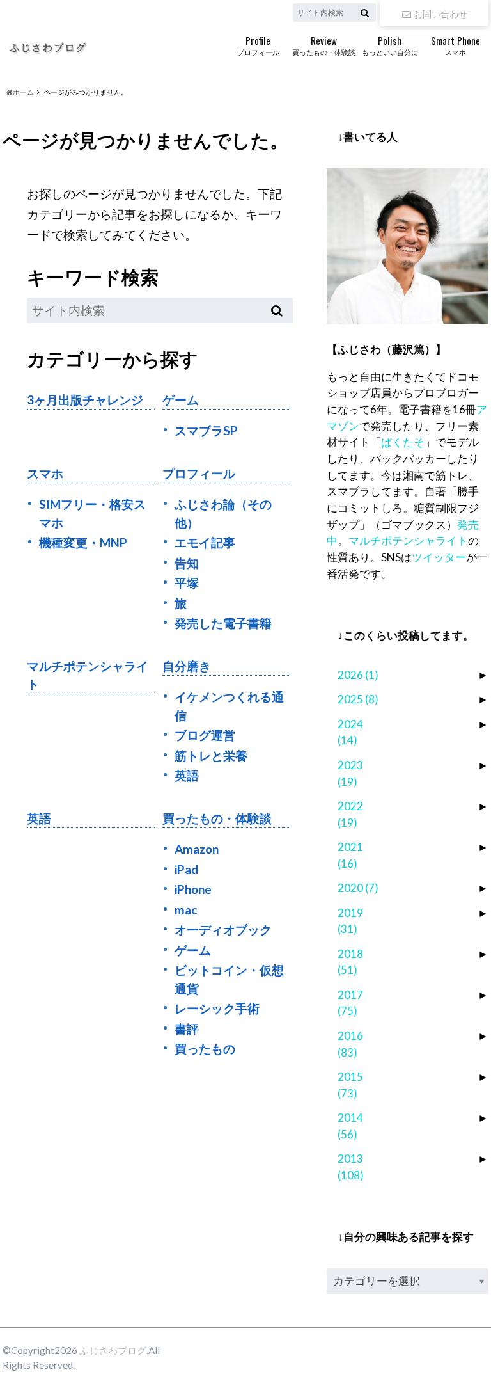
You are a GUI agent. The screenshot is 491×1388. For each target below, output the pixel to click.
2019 (350, 921)
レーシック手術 (217, 1008)
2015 (350, 1085)
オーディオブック (223, 929)
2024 (350, 732)
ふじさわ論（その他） (223, 513)
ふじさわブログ (112, 1350)
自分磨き (186, 665)
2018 (350, 962)
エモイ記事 (205, 542)
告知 (187, 562)
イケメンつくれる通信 (229, 705)
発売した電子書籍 (223, 623)
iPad (186, 869)
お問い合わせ (440, 13)
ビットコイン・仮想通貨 (229, 979)
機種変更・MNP (83, 542)
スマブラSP (206, 430)
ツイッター (439, 557)
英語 (187, 775)
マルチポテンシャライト (87, 675)
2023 (350, 773)
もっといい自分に (390, 44)
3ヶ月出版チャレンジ (85, 399)
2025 (358, 699)
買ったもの (205, 1048)
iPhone (193, 889)
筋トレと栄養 (211, 755)
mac (186, 909)
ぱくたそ (403, 442)
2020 (358, 888)
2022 (350, 814)
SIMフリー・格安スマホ (92, 513)
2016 (350, 1044)
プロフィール (258, 44)
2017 (350, 1003)
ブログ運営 (205, 735)
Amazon (197, 849)
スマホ (455, 44)
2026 (358, 675)
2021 (350, 855)
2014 (350, 1126)
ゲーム (180, 399)
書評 (187, 1028)
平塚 (187, 582)
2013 (351, 1167)
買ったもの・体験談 (323, 44)
